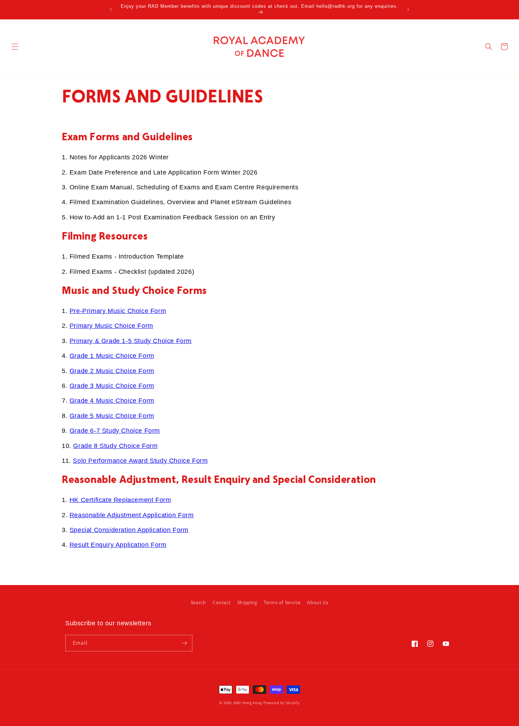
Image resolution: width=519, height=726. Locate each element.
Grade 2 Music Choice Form (112, 370)
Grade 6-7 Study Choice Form (115, 430)
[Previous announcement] (111, 9)
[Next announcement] (408, 9)
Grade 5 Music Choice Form (112, 415)
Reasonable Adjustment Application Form (132, 515)
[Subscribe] (184, 643)
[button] (15, 46)
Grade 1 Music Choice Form (112, 355)
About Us (317, 602)
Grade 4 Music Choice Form (112, 400)
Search (198, 602)
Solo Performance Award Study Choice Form (140, 460)
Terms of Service (282, 602)
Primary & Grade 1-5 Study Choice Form (131, 340)
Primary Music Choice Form (111, 325)
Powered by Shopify (281, 702)
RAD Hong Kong (248, 702)
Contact (222, 602)
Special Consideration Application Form (129, 529)
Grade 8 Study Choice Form (115, 445)
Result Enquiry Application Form (118, 544)
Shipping (247, 602)
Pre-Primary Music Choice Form (118, 310)
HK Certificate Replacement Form (120, 499)
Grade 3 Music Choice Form (112, 385)
